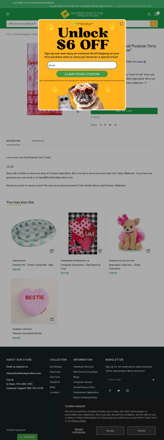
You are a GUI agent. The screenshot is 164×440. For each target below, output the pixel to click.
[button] (121, 24)
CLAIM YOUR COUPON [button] (82, 74)
